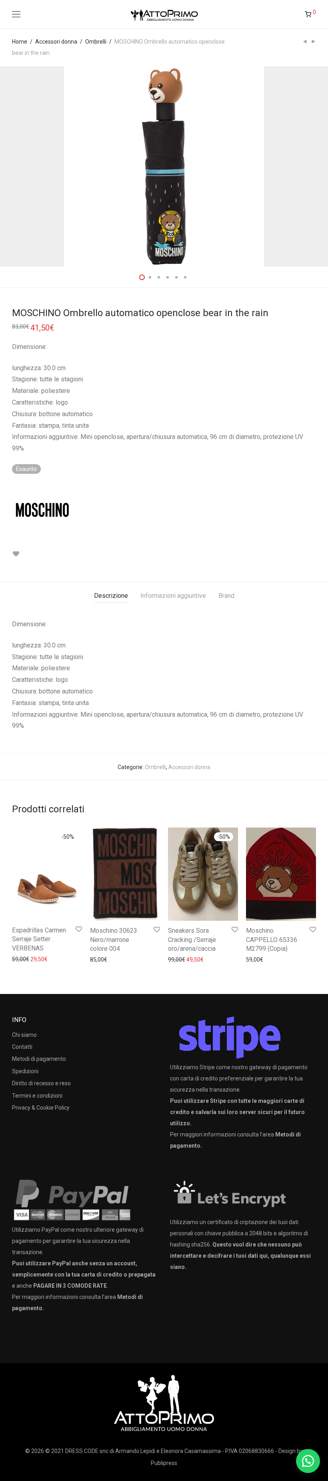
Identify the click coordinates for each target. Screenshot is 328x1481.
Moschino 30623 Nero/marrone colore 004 (113, 939)
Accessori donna (56, 41)
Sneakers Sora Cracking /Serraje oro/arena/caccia (192, 939)
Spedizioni (25, 1071)
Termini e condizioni (37, 1095)
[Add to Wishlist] (16, 554)
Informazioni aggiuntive (173, 595)
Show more (22, 959)
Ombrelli (95, 41)
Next (314, 166)
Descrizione (111, 595)
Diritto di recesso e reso (41, 1083)
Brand (226, 595)
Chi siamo (24, 1035)
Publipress (164, 1463)
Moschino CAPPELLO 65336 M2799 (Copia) (271, 939)
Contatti (22, 1047)
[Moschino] (42, 510)
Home (19, 41)
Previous (13, 166)
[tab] (111, 596)
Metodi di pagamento (39, 1059)
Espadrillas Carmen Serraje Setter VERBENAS (39, 939)
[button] (308, 1461)
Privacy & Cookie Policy (41, 1107)
